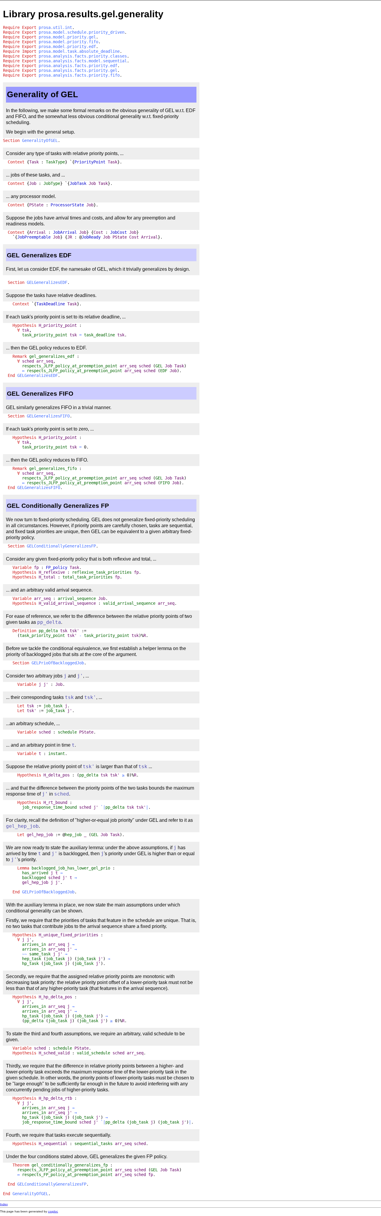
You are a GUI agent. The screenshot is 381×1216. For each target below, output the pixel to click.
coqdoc (53, 1211)
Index (4, 1204)
